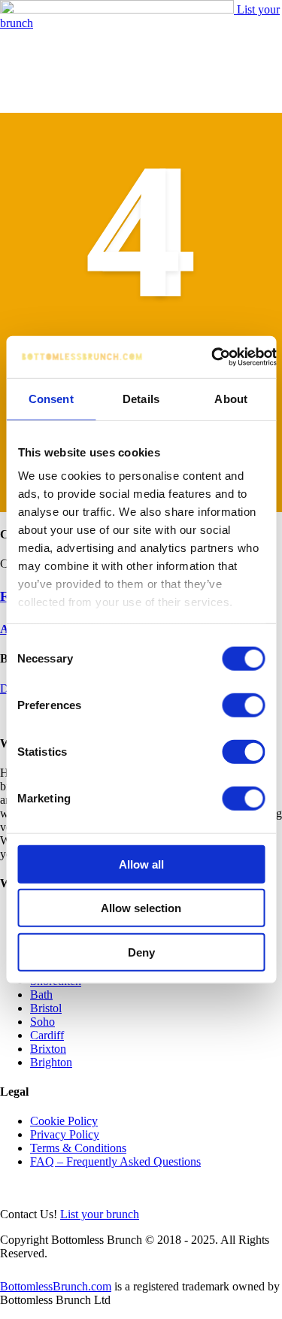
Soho (42, 1021)
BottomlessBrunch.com (55, 1286)
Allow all (141, 863)
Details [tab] (141, 398)
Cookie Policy (64, 1120)
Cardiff (47, 1035)
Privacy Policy (64, 1134)
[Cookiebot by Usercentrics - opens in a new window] (211, 357)
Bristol (46, 1008)
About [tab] (230, 398)
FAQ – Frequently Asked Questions (115, 1161)
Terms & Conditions (78, 1148)
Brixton (48, 1048)
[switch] (243, 705)
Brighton (51, 1062)
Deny (141, 951)
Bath (41, 994)
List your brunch (99, 1214)
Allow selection (141, 908)
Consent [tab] (51, 398)
